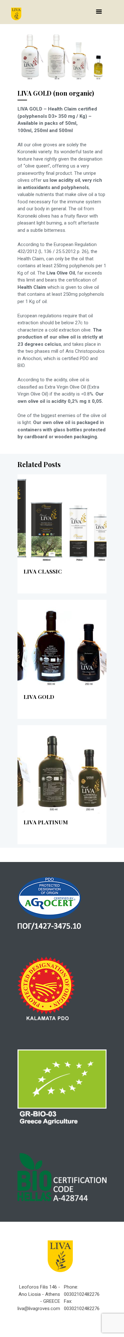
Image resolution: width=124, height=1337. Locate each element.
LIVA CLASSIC (43, 571)
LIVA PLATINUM (46, 822)
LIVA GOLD (39, 696)
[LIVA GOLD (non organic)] (62, 55)
